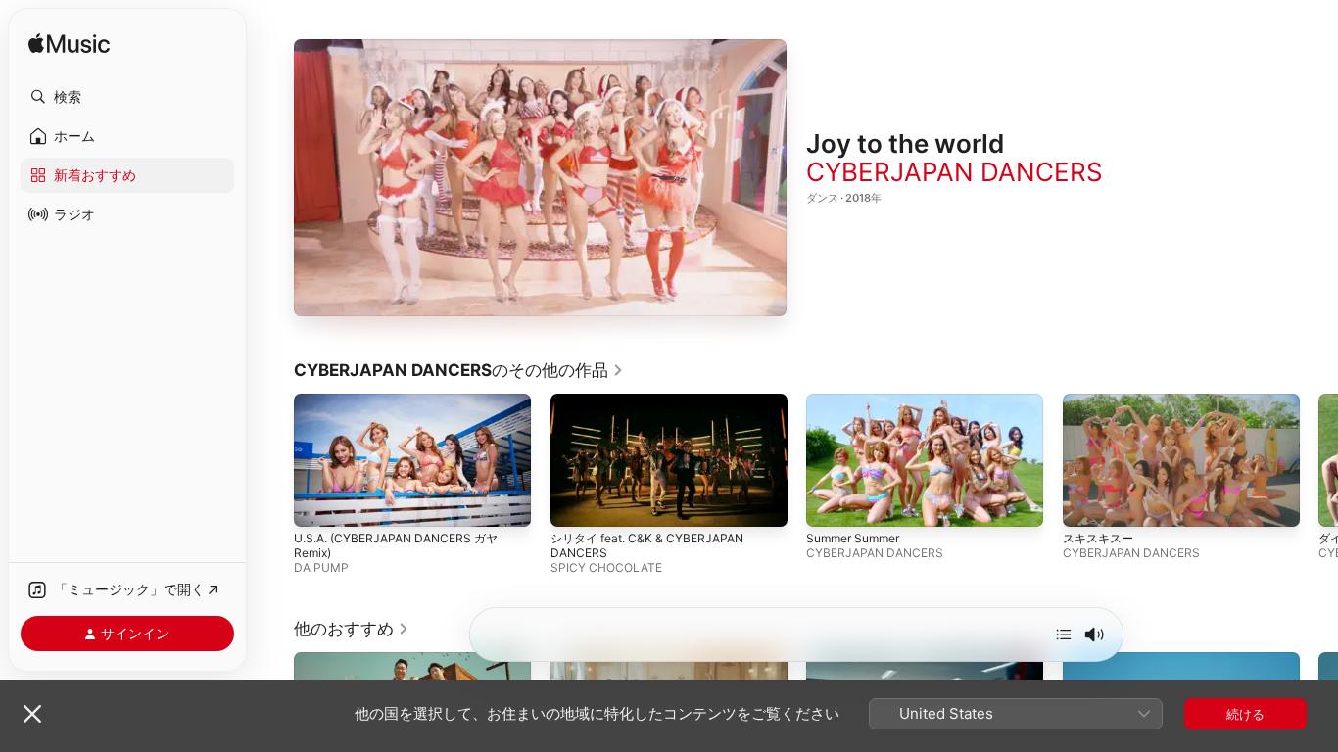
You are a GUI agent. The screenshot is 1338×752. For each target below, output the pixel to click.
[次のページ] (1318, 460)
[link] (459, 370)
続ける (1245, 714)
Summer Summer (852, 538)
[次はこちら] (1063, 634)
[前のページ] (274, 460)
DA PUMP (321, 567)
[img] (69, 44)
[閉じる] (32, 714)
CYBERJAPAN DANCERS (954, 172)
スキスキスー (1098, 538)
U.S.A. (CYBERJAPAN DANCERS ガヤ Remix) (396, 545)
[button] (127, 97)
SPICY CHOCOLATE (606, 567)
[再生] (540, 177)
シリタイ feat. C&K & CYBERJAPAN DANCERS (646, 545)
